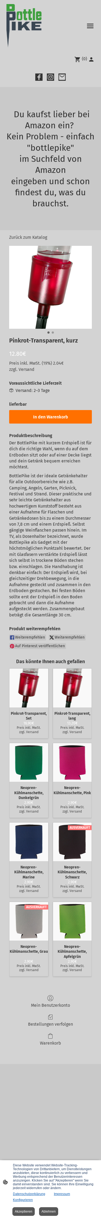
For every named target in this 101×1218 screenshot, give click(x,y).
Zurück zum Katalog (28, 237)
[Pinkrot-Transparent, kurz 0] (50, 287)
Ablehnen (48, 1211)
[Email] (62, 77)
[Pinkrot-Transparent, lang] (72, 688)
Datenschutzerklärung (29, 1194)
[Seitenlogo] (23, 26)
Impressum (62, 1194)
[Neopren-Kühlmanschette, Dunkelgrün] (28, 762)
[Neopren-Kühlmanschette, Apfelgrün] (72, 921)
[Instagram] (50, 77)
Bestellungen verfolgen (50, 1024)
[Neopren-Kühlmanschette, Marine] (28, 842)
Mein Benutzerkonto (50, 1005)
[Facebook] (39, 77)
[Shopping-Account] (91, 59)
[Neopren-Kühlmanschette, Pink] (72, 762)
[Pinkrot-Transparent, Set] (28, 688)
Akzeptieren (23, 1211)
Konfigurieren (23, 1200)
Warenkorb (50, 1043)
